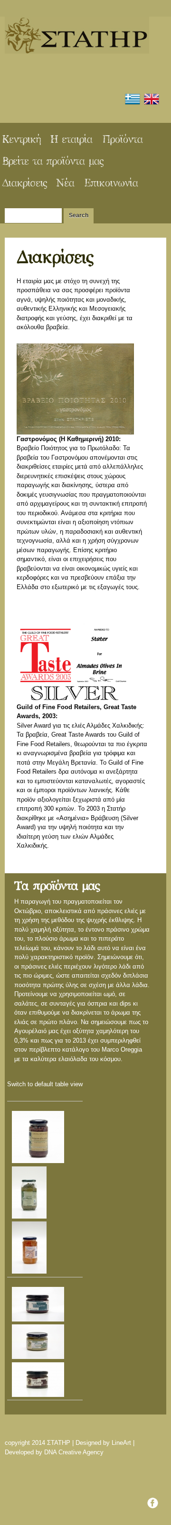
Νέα (65, 183)
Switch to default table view (45, 1084)
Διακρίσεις (24, 183)
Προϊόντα (122, 140)
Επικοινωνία (111, 183)
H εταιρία (71, 140)
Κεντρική (21, 140)
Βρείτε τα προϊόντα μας (52, 162)
